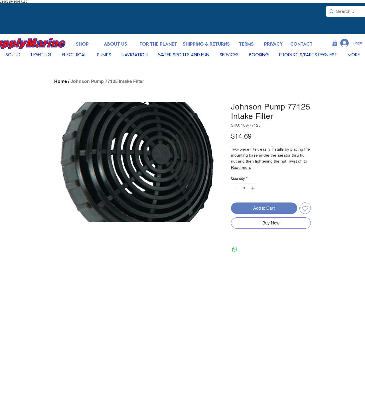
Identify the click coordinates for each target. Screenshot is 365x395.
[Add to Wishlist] (305, 208)
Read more (241, 167)
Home (60, 81)
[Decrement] (235, 188)
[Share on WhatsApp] (234, 249)
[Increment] (253, 188)
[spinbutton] (244, 188)
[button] (334, 43)
